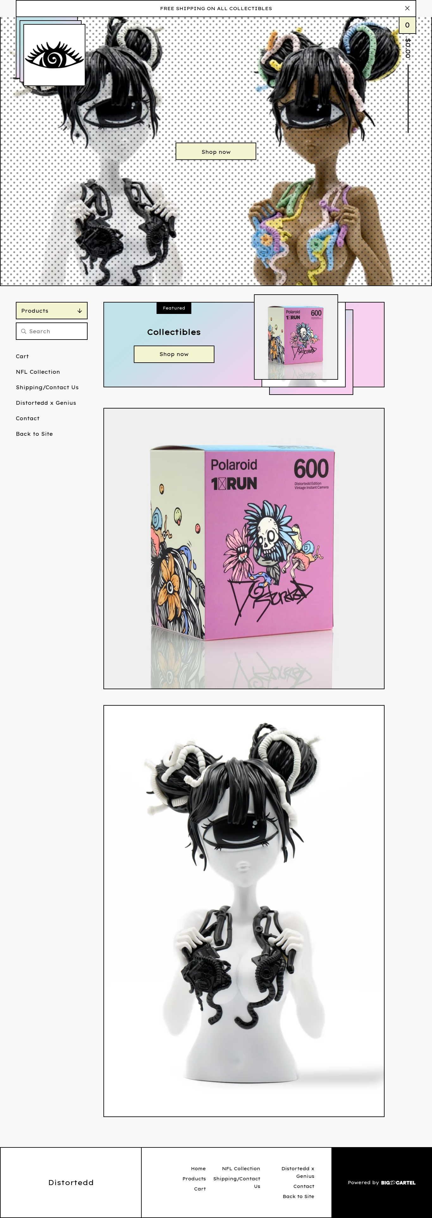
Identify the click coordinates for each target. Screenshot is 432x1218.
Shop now (216, 152)
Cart (22, 356)
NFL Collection (38, 372)
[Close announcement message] (407, 8)
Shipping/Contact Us (47, 387)
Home (198, 1168)
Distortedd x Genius (46, 403)
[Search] (23, 331)
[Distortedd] (54, 55)
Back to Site (34, 434)
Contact (28, 418)
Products (34, 311)
